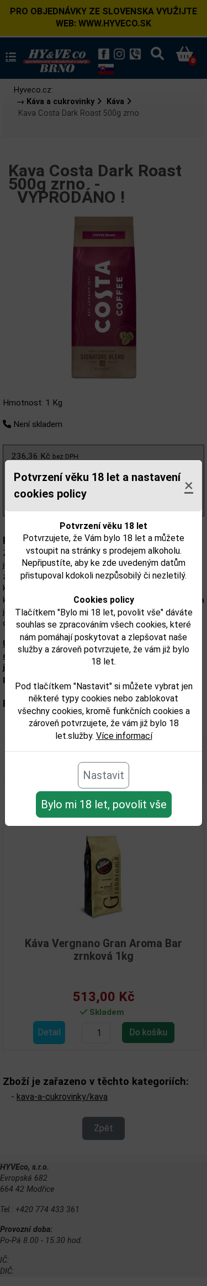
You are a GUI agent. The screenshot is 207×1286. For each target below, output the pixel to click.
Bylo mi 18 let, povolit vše (104, 804)
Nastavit (103, 775)
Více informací (124, 736)
